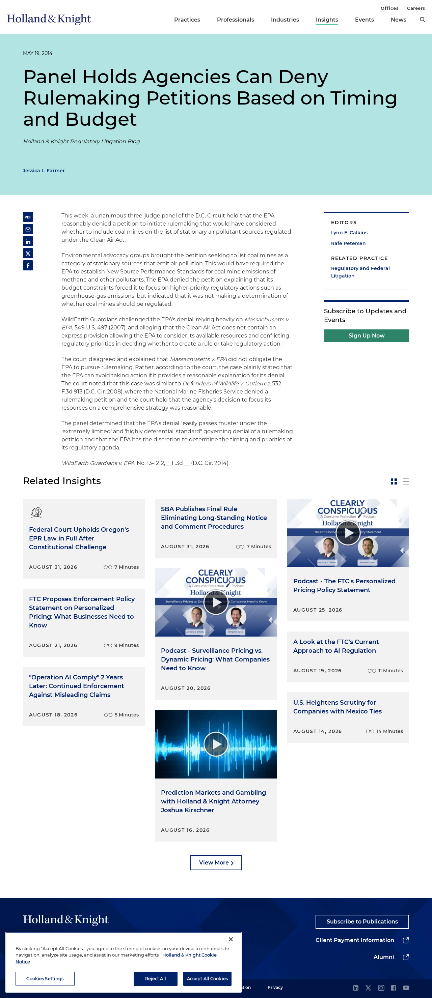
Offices (390, 8)
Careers (416, 8)
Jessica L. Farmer (44, 171)
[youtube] (406, 988)
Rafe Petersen (348, 243)
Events (364, 20)
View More (214, 862)
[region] (123, 962)
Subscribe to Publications (362, 921)
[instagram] (381, 988)
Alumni (384, 957)
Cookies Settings (44, 978)
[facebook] (393, 988)
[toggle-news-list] (406, 481)
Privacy (275, 987)
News (398, 20)
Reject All (155, 978)
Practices (187, 20)
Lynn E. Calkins (349, 233)
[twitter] (368, 988)
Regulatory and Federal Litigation (360, 272)
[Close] (230, 939)
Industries (285, 20)
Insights (327, 20)
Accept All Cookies (207, 978)
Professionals (235, 20)
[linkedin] (355, 988)
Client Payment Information (355, 940)
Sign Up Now (367, 335)
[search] (422, 19)
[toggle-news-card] (394, 481)
